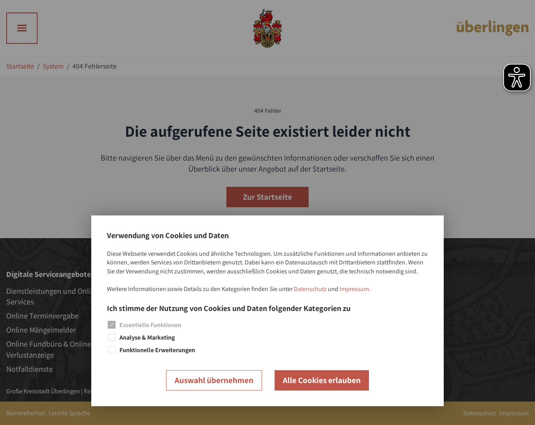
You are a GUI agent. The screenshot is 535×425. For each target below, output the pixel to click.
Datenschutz (310, 289)
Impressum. (355, 289)
